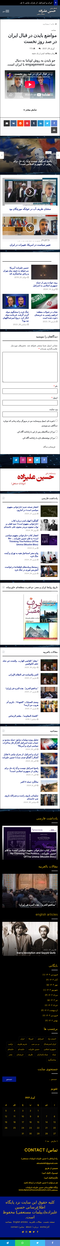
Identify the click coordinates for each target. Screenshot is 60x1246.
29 (38, 1133)
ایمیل (54, 397)
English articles (20, 1222)
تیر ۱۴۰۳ (54, 1000)
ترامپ (10, 1044)
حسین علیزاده (34, 1049)
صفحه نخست (49, 1222)
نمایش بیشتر (31, 109)
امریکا (31, 1039)
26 (6, 1128)
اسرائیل (41, 1039)
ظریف (30, 1054)
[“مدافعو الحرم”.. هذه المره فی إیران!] (49, 692)
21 (46, 1128)
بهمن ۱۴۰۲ (53, 1020)
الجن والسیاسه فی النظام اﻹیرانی (23, 674)
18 (14, 1122)
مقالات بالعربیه (35, 1222)
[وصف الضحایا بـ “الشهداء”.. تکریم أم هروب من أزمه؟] (49, 706)
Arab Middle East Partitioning (39, 952)
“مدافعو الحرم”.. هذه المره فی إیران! (22, 688)
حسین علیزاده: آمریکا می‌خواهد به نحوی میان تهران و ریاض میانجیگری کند (16, 270)
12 (6, 1116)
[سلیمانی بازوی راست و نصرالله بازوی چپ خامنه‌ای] (49, 800)
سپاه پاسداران (42, 1054)
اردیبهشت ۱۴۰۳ (51, 1010)
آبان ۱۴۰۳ (53, 979)
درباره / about (32, 1227)
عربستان (20, 1054)
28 (46, 1133)
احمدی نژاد (52, 1039)
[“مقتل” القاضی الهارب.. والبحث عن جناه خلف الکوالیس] (49, 665)
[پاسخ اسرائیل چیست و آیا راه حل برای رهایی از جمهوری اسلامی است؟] (49, 772)
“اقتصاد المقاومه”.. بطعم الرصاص (23, 715)
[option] (30, 155)
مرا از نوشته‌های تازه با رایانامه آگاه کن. (38, 438)
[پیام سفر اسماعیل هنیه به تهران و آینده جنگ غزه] (49, 557)
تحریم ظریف (22, 1044)
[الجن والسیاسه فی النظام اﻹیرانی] (49, 679)
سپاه (54, 1054)
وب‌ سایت (53, 409)
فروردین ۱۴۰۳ (52, 1015)
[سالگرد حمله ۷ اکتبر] (49, 786)
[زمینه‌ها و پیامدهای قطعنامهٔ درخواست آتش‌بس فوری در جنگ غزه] (49, 571)
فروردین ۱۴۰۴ (52, 974)
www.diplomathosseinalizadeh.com (34, 1190)
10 (23, 1116)
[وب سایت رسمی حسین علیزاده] (47, 11)
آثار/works (44, 1227)
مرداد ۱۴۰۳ (53, 995)
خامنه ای (21, 1049)
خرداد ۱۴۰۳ (53, 1005)
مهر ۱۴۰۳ (54, 984)
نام (56, 386)
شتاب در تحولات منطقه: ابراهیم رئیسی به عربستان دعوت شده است (46, 315)
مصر (10, 1054)
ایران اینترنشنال (50, 1044)
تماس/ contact (17, 1227)
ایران (22, 1039)
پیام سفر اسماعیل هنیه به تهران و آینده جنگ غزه (32, 856)
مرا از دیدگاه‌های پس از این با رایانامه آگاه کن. (36, 431)
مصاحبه (46, 24)
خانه (53, 24)
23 (30, 1128)
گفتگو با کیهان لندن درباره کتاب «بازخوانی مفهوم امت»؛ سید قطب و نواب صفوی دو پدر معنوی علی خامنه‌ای (21, 523)
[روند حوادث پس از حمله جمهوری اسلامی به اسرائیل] (44, 272)
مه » (47, 1141)
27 (54, 1133)
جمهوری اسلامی (50, 1049)
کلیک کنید (46, 1173)
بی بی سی (35, 1044)
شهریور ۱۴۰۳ (52, 990)
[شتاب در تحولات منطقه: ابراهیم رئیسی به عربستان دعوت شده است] (44, 301)
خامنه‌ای (11, 1049)
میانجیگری (52, 1060)
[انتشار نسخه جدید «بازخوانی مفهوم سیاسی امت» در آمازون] (49, 511)
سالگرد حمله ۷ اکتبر (41, 162)
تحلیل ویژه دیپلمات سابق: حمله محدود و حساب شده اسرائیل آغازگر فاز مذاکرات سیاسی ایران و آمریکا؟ (20, 742)
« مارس (54, 1141)
